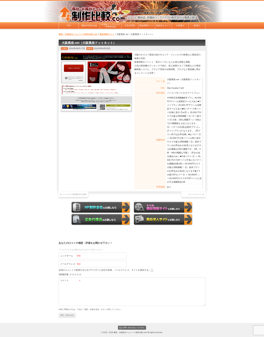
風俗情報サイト (146, 25)
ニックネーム (70, 256)
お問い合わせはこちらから (134, 327)
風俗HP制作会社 (89, 25)
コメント (70, 280)
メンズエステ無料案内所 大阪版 (74, 194)
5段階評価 (63, 274)
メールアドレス (70, 264)
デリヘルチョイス (195, 194)
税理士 (197, 25)
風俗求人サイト (163, 25)
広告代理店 (130, 25)
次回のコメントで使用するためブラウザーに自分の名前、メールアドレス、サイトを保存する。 (105, 270)
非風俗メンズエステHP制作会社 (110, 25)
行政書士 (180, 25)
